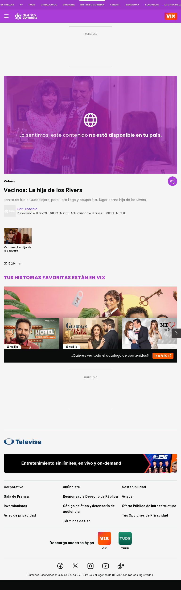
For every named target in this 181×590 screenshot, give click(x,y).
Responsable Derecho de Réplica (90, 496)
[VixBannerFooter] (90, 463)
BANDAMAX (132, 4)
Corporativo (13, 487)
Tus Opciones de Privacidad (145, 515)
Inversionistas (15, 506)
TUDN (31, 4)
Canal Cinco (49, 4)
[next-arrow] (176, 333)
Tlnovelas (152, 4)
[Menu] (6, 16)
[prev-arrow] (1, 333)
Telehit (115, 4)
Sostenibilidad (134, 487)
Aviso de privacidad (20, 515)
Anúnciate (71, 487)
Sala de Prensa (16, 496)
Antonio (31, 209)
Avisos (127, 496)
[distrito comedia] (26, 16)
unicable (69, 4)
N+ (21, 4)
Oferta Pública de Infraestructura (149, 506)
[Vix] (171, 16)
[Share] (172, 181)
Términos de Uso (76, 521)
